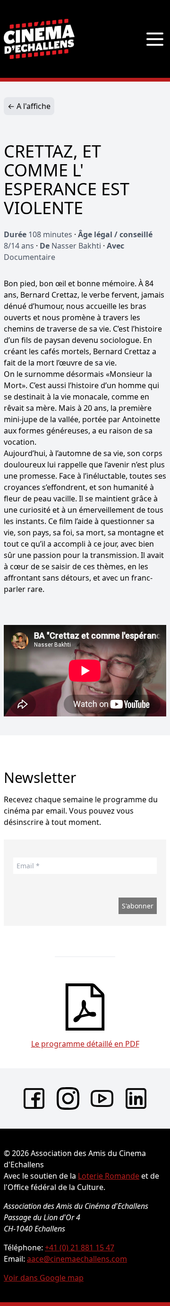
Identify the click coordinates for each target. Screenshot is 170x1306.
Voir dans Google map (44, 1278)
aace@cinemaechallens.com (77, 1259)
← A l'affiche (29, 106)
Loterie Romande (108, 1176)
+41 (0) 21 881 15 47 (79, 1247)
